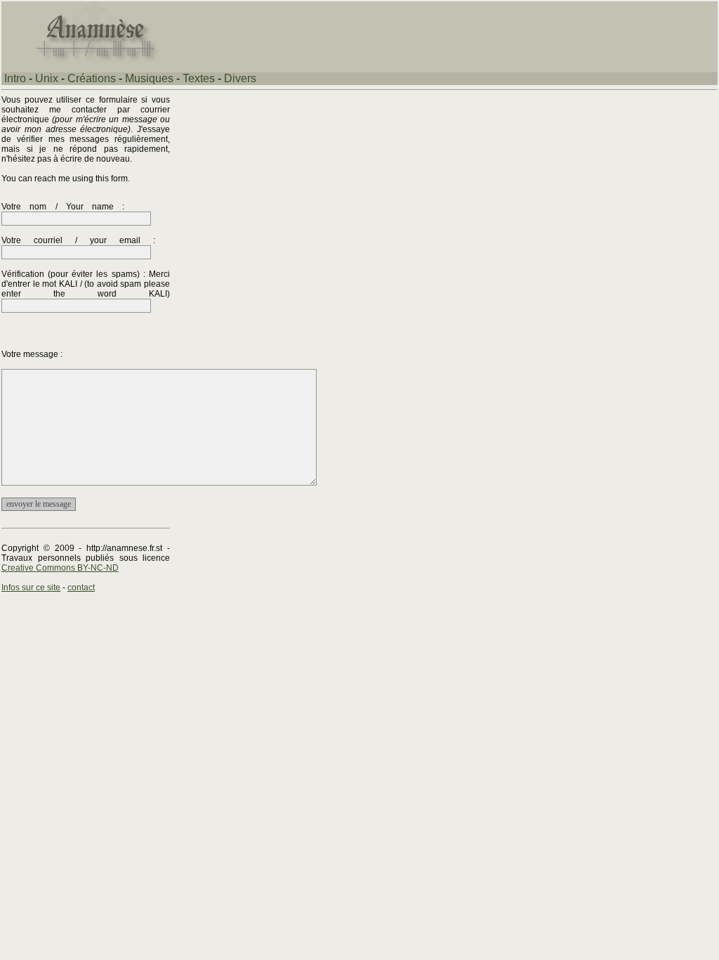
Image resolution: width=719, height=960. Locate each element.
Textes (199, 78)
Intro (15, 78)
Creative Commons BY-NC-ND (60, 568)
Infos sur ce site (30, 587)
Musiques (149, 78)
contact (81, 587)
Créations (91, 78)
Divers (240, 78)
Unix (46, 78)
